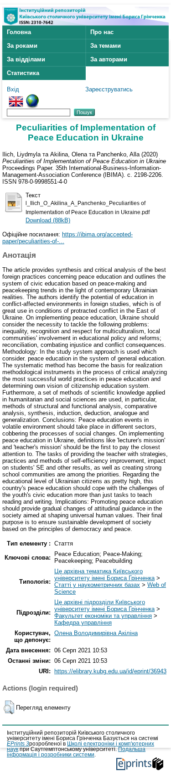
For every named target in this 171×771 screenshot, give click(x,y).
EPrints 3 (18, 743)
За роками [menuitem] (22, 45)
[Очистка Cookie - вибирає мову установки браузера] (32, 97)
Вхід (13, 89)
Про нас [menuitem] (102, 32)
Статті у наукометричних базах (97, 584)
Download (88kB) (48, 220)
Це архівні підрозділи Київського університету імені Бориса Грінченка (104, 605)
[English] (16, 97)
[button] (9, 707)
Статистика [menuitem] (23, 73)
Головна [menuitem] (19, 32)
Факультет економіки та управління (103, 615)
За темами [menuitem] (105, 45)
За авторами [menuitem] (108, 59)
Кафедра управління (83, 622)
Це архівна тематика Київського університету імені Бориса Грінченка (104, 574)
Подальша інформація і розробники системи (76, 751)
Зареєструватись (109, 89)
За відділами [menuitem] (26, 59)
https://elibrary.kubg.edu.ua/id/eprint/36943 (110, 671)
